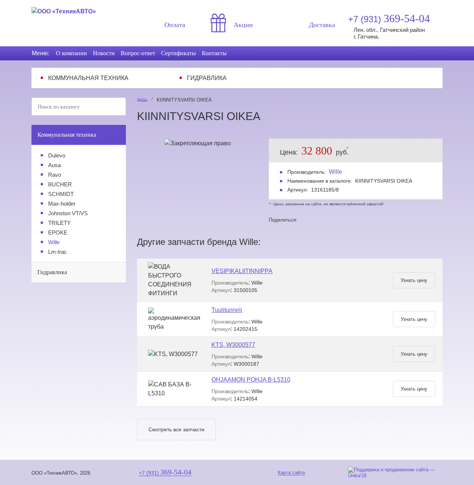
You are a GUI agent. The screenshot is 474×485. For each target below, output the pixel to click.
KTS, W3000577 (233, 345)
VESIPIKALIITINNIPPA (242, 271)
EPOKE (57, 232)
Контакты (214, 53)
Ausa (54, 165)
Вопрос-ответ (138, 53)
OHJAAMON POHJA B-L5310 (250, 379)
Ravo (54, 175)
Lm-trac (57, 252)
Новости (104, 53)
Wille (54, 242)
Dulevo (56, 155)
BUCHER (60, 184)
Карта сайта (291, 472)
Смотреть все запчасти (176, 429)
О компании (71, 53)
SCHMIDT (61, 194)
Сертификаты (178, 53)
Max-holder (62, 203)
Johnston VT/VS (68, 213)
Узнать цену (414, 280)
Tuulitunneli (226, 310)
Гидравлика (207, 78)
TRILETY (59, 223)
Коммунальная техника (88, 78)
